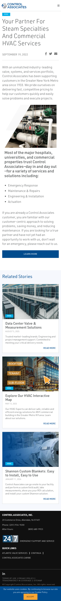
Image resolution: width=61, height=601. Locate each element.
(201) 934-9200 (16, 525)
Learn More (30, 254)
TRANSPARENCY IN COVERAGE (17, 580)
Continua (36, 553)
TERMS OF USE (9, 578)
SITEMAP (38, 580)
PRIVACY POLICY (26, 578)
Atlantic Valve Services (14, 553)
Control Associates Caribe (16, 557)
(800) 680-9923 (35, 529)
